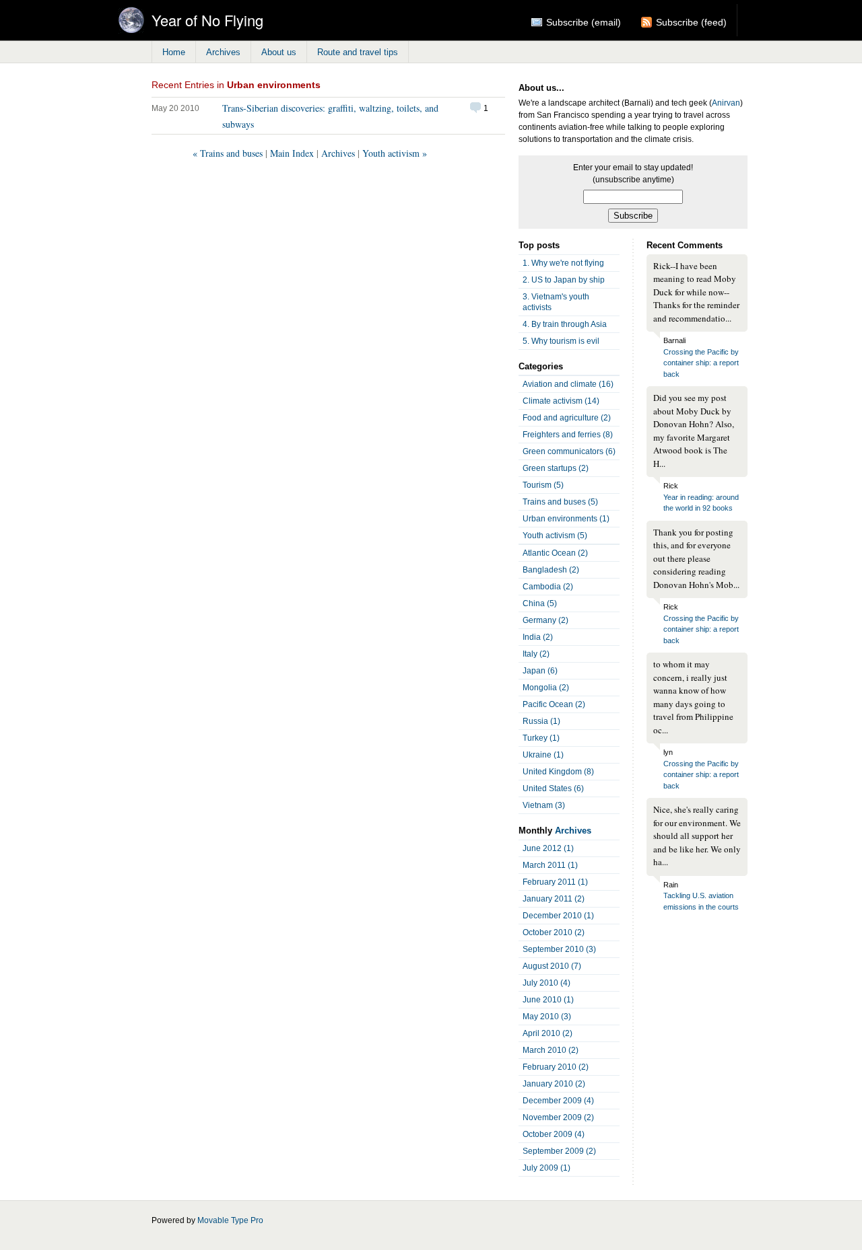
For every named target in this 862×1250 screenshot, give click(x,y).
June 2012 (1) (548, 848)
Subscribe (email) (583, 22)
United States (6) (553, 788)
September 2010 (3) (559, 949)
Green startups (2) (556, 468)
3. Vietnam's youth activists (556, 302)
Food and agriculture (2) (567, 417)
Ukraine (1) (543, 755)
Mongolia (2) (546, 687)
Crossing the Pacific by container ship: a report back (701, 363)
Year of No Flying (207, 19)
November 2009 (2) (558, 1117)
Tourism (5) (543, 485)
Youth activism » (394, 153)
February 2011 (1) (555, 882)
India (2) (538, 637)
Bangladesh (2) (551, 570)
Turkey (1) (541, 738)
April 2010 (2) (547, 1033)
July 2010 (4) (546, 983)
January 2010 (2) (554, 1084)
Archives (223, 52)
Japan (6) (540, 670)
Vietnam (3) (544, 805)
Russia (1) (541, 721)
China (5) (540, 603)
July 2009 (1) (546, 1168)
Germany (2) (545, 620)
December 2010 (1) (558, 915)
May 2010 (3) (547, 1016)
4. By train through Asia (565, 324)
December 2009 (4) (558, 1100)
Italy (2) (536, 654)
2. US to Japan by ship (564, 280)
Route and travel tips (357, 52)
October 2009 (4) (554, 1134)
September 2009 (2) (559, 1151)
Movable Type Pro (230, 1220)
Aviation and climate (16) (568, 384)
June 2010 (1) (548, 999)
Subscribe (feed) (691, 22)
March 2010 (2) (550, 1050)
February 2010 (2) (556, 1067)
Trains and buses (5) (560, 502)
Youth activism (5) (555, 535)
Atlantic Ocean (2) (555, 553)
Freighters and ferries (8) (568, 434)
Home (173, 52)
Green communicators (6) (569, 451)
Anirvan (726, 103)
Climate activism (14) (561, 401)
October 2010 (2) (554, 932)
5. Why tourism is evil (561, 341)
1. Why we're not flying (563, 263)
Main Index (292, 153)
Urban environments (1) (566, 518)
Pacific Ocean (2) (554, 704)
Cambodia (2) (548, 586)
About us (278, 52)
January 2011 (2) (554, 899)
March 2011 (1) (550, 865)
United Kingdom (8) (558, 771)
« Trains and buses (228, 153)
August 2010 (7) (552, 966)
